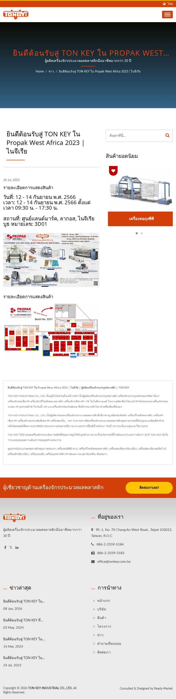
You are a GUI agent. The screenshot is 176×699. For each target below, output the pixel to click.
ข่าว (51, 71)
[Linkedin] (16, 547)
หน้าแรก (103, 600)
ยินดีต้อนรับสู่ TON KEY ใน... (24, 601)
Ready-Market (163, 688)
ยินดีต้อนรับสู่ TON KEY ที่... (23, 620)
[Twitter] (10, 547)
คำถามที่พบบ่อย (109, 643)
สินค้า (101, 618)
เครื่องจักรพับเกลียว (18, 454)
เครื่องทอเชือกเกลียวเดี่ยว (123, 448)
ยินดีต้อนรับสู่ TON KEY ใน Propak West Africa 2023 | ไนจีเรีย (100, 71)
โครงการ (104, 626)
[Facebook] (5, 547)
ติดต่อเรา (102, 454)
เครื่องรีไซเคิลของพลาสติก (93, 448)
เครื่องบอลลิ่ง (37, 454)
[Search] (168, 135)
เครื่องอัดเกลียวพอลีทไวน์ (152, 448)
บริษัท (101, 609)
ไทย (170, 4)
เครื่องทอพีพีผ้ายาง (67, 448)
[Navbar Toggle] (167, 14)
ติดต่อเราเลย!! (149, 487)
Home (40, 71)
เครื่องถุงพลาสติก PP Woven (61, 454)
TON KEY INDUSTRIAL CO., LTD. (50, 688)
